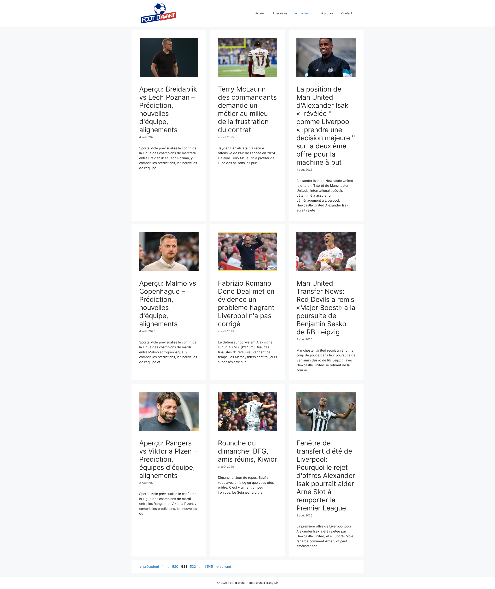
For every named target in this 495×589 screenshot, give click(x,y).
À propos (327, 13)
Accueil (260, 13)
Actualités (302, 13)
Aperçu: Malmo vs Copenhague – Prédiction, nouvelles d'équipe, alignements (167, 303)
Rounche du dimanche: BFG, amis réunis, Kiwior (247, 451)
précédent (149, 566)
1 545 (208, 566)
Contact (346, 13)
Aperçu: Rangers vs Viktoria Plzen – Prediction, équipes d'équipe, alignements (168, 459)
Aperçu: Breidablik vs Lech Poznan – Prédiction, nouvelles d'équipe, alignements (168, 109)
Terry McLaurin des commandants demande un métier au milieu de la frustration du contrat (247, 109)
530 (175, 566)
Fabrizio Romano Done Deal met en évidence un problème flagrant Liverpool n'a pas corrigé (246, 303)
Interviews (280, 13)
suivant (223, 566)
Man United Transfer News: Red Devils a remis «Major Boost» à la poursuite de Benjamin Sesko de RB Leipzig (325, 307)
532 (193, 566)
